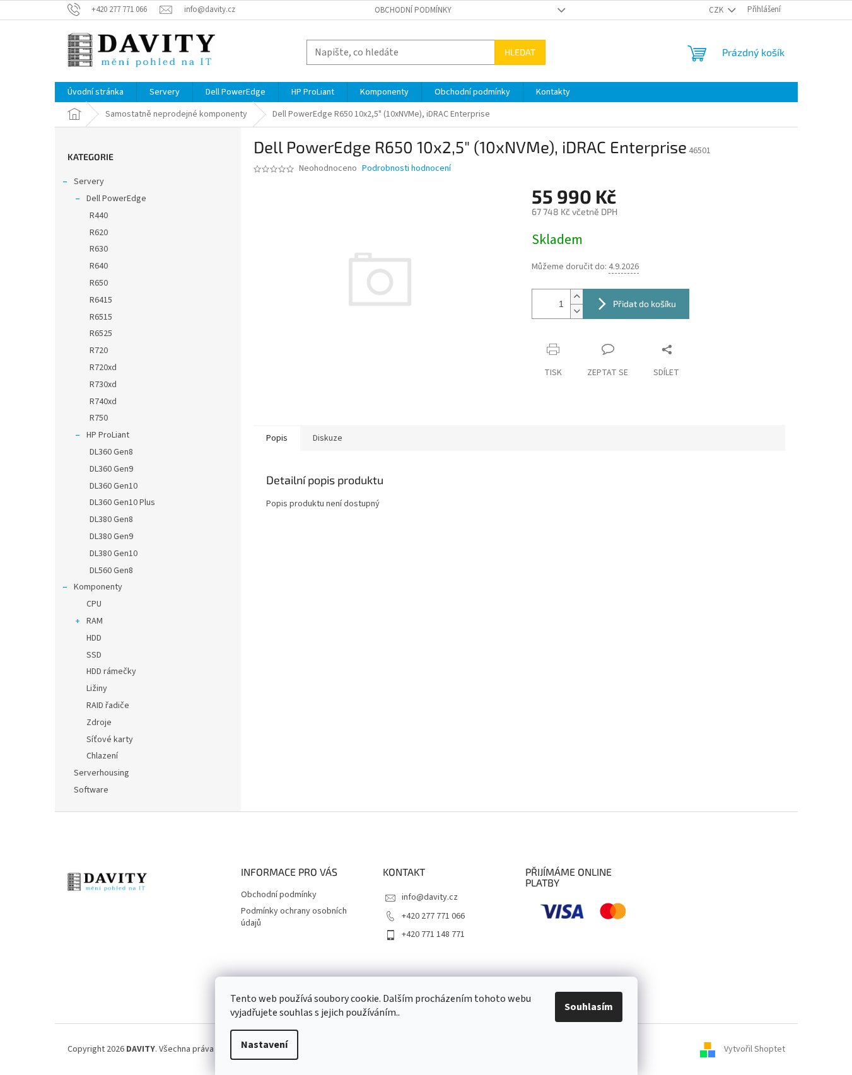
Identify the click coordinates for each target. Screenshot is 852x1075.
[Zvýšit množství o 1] (576, 296)
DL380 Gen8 (111, 519)
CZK (717, 10)
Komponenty (98, 587)
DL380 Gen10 (113, 553)
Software (91, 790)
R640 (99, 266)
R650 (99, 283)
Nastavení (264, 1045)
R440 (99, 215)
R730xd (103, 384)
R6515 (101, 317)
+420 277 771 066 (433, 916)
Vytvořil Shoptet (754, 1049)
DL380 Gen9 (111, 536)
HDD (94, 638)
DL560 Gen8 (111, 570)
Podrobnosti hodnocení (406, 169)
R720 (99, 350)
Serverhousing (101, 773)
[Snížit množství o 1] (576, 311)
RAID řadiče (107, 705)
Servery (89, 181)
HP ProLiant (107, 435)
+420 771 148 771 (433, 934)
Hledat (520, 52)
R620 (99, 232)
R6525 (101, 333)
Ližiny (96, 688)
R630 (99, 249)
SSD (94, 655)
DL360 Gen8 (111, 452)
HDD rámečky (111, 671)
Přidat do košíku (644, 303)
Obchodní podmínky (413, 10)
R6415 (101, 300)
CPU (94, 604)
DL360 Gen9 (111, 469)
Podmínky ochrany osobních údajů (294, 917)
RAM (94, 621)
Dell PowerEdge (116, 198)
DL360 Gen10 (113, 486)
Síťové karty (109, 739)
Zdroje (99, 722)
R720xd (103, 367)
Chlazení (102, 756)
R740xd (103, 401)
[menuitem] (95, 92)
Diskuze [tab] (327, 438)
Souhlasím (588, 1007)
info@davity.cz (430, 897)
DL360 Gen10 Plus (122, 502)
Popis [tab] (277, 438)
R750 (99, 418)
